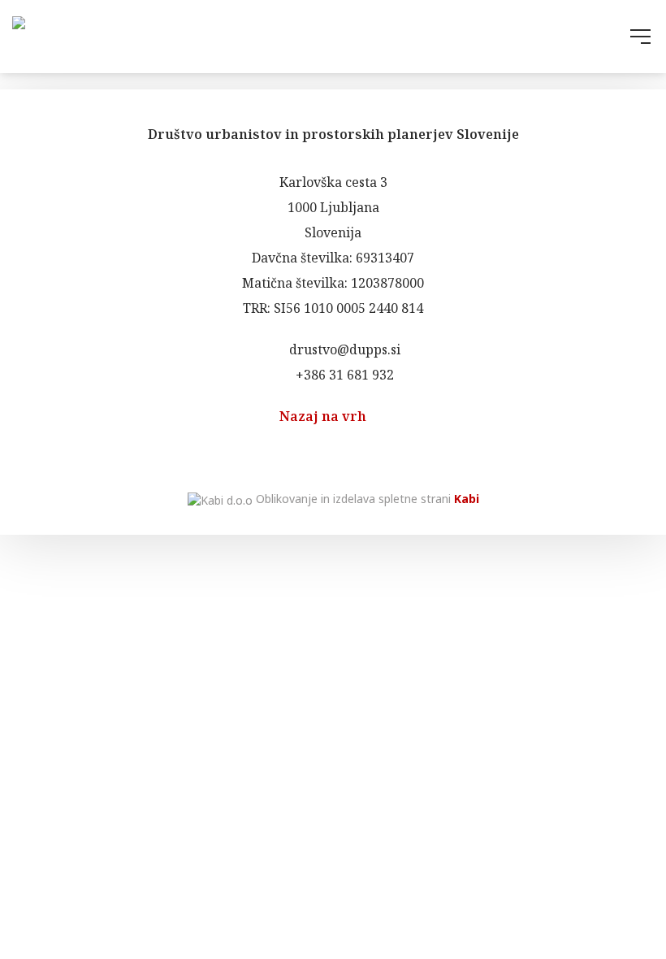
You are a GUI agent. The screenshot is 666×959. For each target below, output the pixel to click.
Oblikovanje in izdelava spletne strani (366, 498)
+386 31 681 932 (343, 375)
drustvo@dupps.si (343, 349)
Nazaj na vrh (324, 416)
